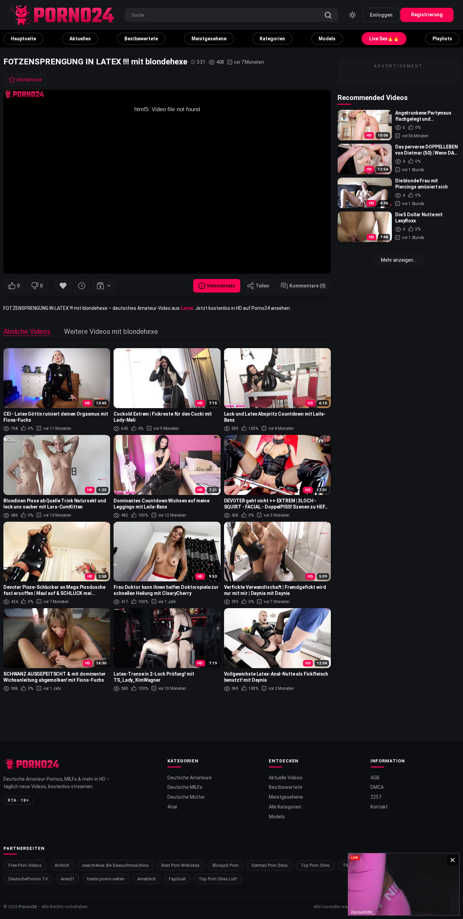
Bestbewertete (141, 38)
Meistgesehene (209, 38)
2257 (375, 797)
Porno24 (28, 906)
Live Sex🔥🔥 (384, 38)
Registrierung (427, 14)
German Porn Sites (269, 865)
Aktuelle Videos (285, 777)
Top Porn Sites (315, 865)
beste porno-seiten (105, 878)
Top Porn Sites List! (218, 878)
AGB (375, 777)
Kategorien (272, 38)
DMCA (377, 787)
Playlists (442, 38)
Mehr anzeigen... (398, 260)
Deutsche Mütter (186, 797)
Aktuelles (80, 38)
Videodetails (221, 285)
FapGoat (177, 878)
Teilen (262, 285)
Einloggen (381, 15)
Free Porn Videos (25, 865)
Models (327, 38)
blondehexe (29, 79)
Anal (172, 807)
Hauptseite (23, 38)
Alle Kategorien (285, 807)
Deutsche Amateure (189, 777)
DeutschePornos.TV (28, 878)
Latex (187, 308)
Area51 (67, 878)
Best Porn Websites (180, 865)
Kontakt (379, 807)
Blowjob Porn (226, 865)
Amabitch (146, 878)
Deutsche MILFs (184, 787)
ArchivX (62, 865)
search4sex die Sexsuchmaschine (115, 865)
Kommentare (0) (307, 285)
